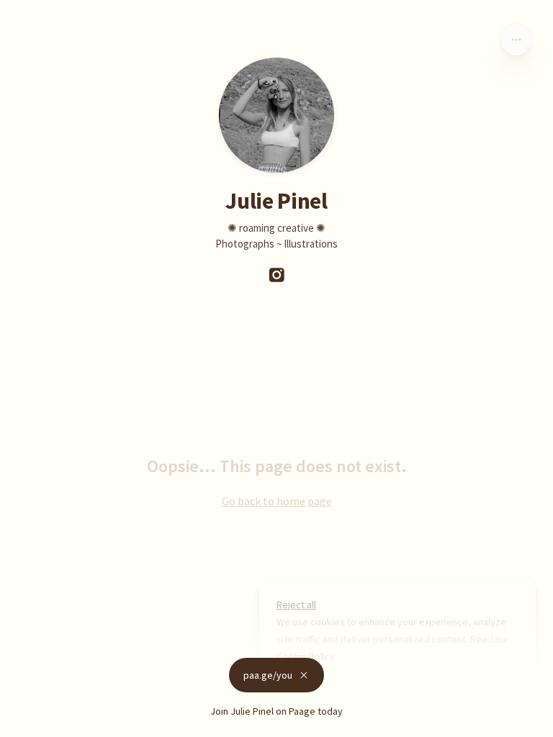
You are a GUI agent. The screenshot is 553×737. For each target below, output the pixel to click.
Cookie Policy (305, 656)
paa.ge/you (267, 675)
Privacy (21, 723)
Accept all (387, 689)
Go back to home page (277, 501)
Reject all (296, 604)
